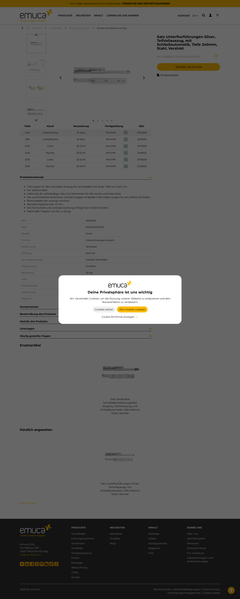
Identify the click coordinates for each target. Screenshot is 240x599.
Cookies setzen (104, 309)
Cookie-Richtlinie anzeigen (118, 316)
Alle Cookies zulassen (132, 309)
